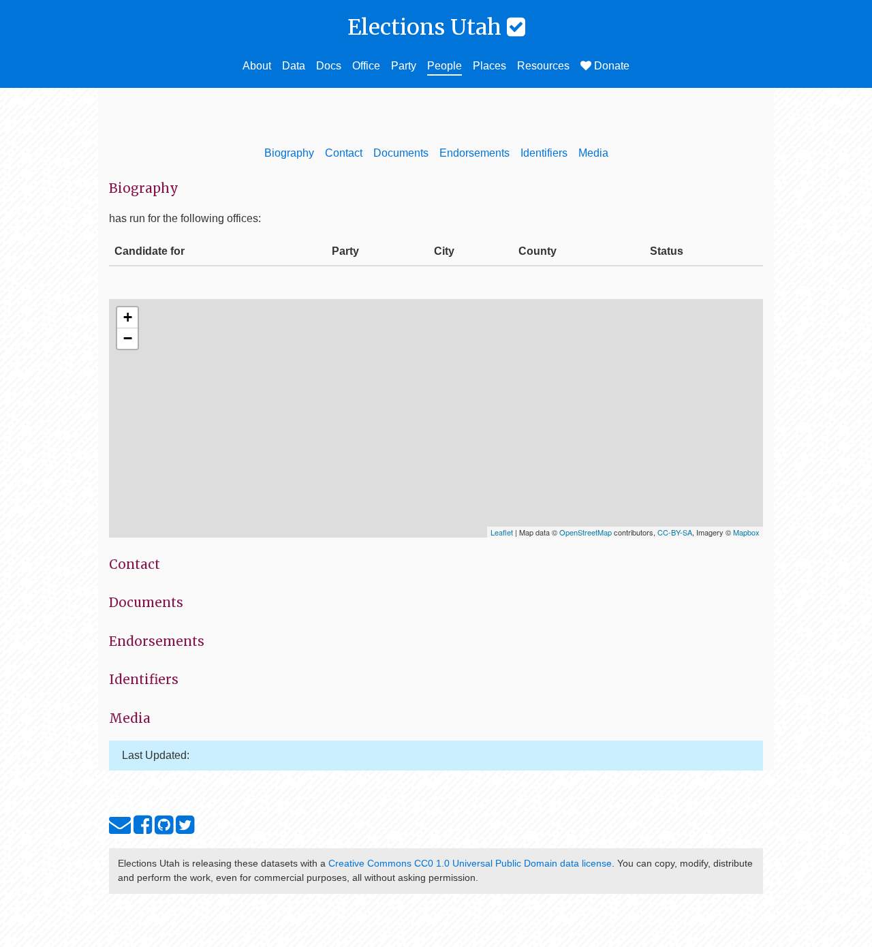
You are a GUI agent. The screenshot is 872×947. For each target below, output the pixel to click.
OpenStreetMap (585, 532)
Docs (328, 66)
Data (293, 66)
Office (366, 66)
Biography (289, 153)
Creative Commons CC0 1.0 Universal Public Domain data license (470, 863)
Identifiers (543, 153)
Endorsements (474, 153)
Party (403, 66)
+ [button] (127, 317)
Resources (543, 66)
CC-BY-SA (674, 532)
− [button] (127, 338)
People (444, 66)
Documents (401, 153)
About (257, 66)
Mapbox (746, 532)
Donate (610, 66)
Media (593, 153)
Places (489, 66)
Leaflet (501, 532)
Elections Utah (427, 27)
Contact (343, 153)
